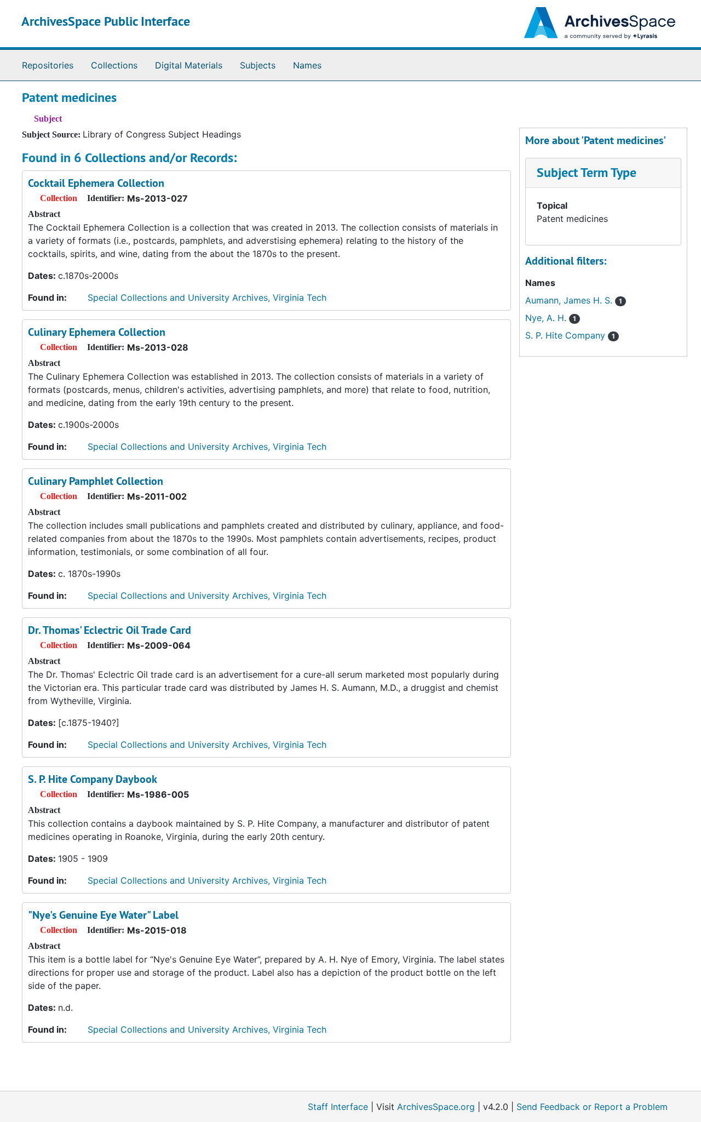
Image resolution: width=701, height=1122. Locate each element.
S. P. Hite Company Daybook (92, 779)
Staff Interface (338, 1106)
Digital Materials (188, 65)
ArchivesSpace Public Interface (105, 21)
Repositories (47, 65)
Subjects (257, 65)
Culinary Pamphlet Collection (95, 481)
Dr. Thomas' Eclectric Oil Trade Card (109, 630)
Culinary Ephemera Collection (96, 332)
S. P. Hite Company (570, 335)
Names (307, 65)
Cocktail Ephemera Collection (96, 183)
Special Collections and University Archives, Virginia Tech (207, 297)
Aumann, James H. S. (573, 300)
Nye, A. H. (550, 317)
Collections (114, 65)
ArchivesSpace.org (436, 1106)
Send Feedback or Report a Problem (592, 1106)
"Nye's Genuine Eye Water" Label (103, 915)
